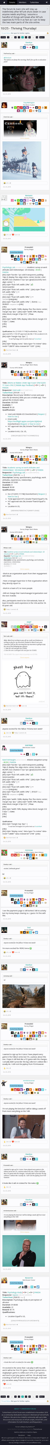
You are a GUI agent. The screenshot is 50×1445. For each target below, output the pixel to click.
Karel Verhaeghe (9, 759)
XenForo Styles (32, 1432)
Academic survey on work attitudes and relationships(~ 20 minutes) (20, 468)
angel (29, 622)
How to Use (12, 416)
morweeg (29, 850)
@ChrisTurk (7, 58)
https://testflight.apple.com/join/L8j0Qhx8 (25, 421)
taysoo (15, 1295)
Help (29, 1435)
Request (41, 414)
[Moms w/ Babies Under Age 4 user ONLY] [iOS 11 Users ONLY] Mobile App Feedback (24, 384)
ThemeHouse (37, 1429)
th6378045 (29, 745)
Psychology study (15, 1292)
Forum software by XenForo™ (25, 1427)
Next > (42, 37)
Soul (29, 927)
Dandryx (29, 42)
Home (4, 2)
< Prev (3, 37)
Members (22, 2)
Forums (12, 2)
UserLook (16, 390)
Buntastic (29, 195)
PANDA (5, 272)
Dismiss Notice (47, 9)
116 (37, 37)
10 (29, 37)
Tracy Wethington (28, 103)
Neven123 (29, 1278)
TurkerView (37, 339)
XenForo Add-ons (19, 1432)
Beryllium (21, 1435)
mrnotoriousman (29, 1080)
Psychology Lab (8, 267)
